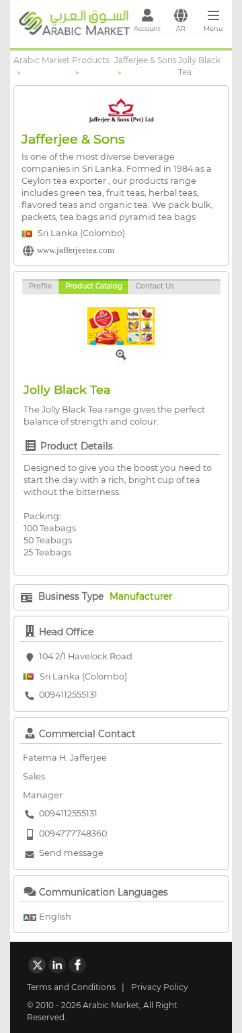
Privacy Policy (159, 987)
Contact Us (155, 286)
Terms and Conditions (71, 987)
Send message (71, 853)
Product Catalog (93, 286)
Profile (40, 286)
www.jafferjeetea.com (75, 250)
